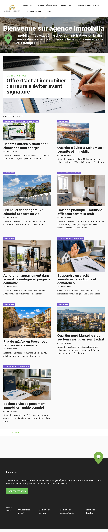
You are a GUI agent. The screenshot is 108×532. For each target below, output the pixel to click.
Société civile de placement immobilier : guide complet (24, 405)
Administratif (67, 5)
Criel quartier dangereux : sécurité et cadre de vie (23, 212)
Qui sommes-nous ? (24, 511)
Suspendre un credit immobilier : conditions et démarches (76, 279)
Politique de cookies (44, 511)
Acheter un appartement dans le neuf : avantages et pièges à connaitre (26, 279)
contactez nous (17, 491)
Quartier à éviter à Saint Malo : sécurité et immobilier (80, 149)
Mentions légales (90, 511)
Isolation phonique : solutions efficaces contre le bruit (80, 212)
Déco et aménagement (32, 11)
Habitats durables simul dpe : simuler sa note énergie (25, 146)
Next (18, 432)
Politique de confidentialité (67, 511)
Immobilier (27, 5)
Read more (39, 158)
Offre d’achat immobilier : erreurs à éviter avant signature (36, 86)
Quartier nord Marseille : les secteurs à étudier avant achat (80, 337)
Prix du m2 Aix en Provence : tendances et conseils (25, 343)
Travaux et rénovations (46, 5)
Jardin (49, 11)
